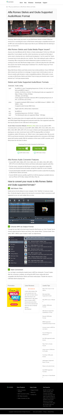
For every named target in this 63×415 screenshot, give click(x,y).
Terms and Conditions (37, 411)
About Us (33, 392)
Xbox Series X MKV (47, 406)
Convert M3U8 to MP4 (47, 402)
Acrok (17, 411)
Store (21, 2)
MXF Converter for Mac (23, 393)
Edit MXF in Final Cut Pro (48, 399)
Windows (29, 125)
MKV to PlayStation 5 (50, 398)
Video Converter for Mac (24, 398)
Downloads (38, 2)
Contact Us (33, 394)
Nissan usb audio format (48, 366)
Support (45, 2)
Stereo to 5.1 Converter (48, 401)
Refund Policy (51, 411)
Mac (34, 125)
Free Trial (21, 148)
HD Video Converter (23, 396)
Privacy (45, 411)
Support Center (34, 390)
